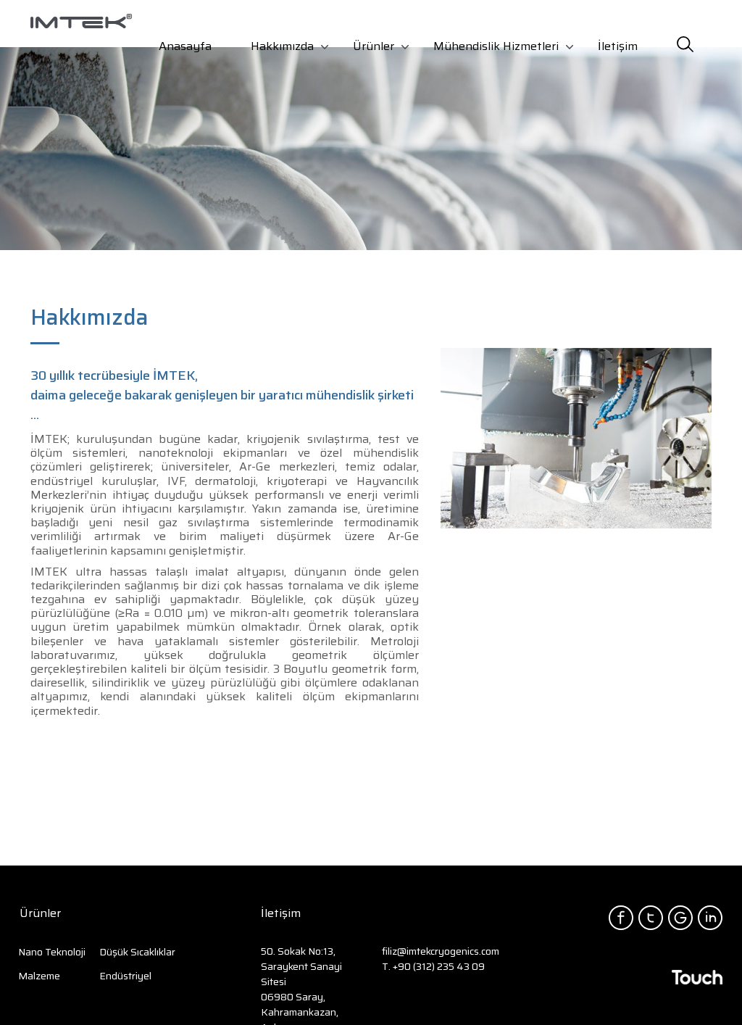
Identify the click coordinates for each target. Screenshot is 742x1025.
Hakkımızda (282, 46)
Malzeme (39, 976)
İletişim (618, 46)
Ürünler (373, 46)
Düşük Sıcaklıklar (137, 952)
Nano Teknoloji (52, 952)
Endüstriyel (125, 976)
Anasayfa (185, 46)
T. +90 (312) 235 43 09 (433, 966)
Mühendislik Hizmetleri (496, 46)
